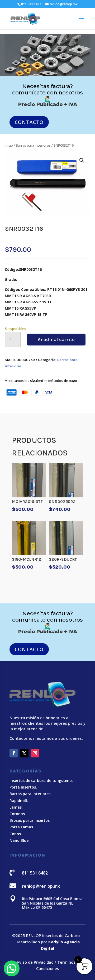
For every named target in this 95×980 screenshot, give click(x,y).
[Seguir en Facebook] (14, 753)
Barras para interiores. (30, 793)
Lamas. (16, 807)
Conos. (16, 833)
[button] (82, 160)
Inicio (9, 145)
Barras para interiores (33, 145)
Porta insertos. (23, 787)
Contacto (29, 122)
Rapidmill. (19, 800)
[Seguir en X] (24, 753)
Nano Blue (19, 840)
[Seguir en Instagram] (35, 753)
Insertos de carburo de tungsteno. (41, 780)
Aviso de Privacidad (35, 962)
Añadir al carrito (56, 339)
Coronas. (18, 813)
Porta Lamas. (22, 826)
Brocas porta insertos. (30, 820)
